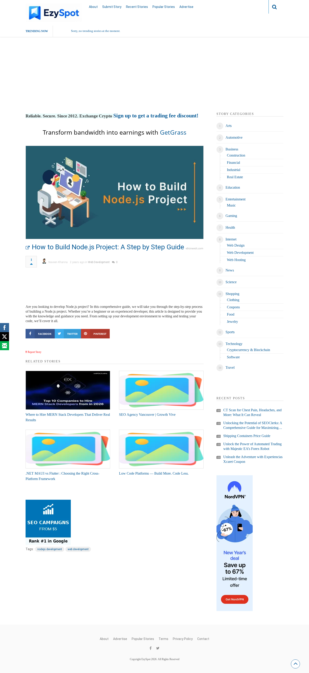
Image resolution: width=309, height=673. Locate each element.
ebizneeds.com (194, 248)
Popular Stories (163, 7)
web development (78, 549)
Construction (236, 155)
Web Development (99, 262)
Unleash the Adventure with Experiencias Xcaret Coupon (253, 459)
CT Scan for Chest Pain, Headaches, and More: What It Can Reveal (252, 412)
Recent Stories (137, 7)
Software (233, 357)
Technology (234, 344)
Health (230, 227)
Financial (233, 162)
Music (231, 205)
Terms (163, 638)
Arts (229, 126)
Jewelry (232, 321)
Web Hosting (236, 260)
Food (230, 314)
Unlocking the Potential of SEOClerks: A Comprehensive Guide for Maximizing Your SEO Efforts (252, 425)
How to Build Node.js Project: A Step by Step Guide (108, 247)
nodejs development (49, 549)
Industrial (233, 170)
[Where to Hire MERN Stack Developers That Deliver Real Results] (68, 390)
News (230, 270)
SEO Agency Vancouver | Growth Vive (147, 414)
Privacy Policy (183, 638)
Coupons (233, 307)
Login (256, 7)
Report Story (34, 352)
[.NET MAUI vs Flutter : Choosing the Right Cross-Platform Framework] (68, 449)
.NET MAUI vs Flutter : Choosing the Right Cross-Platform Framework (62, 476)
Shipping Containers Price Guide (246, 436)
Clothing (233, 300)
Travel (230, 367)
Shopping (232, 294)
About (93, 7)
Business (232, 149)
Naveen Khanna (58, 262)
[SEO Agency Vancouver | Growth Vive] (161, 390)
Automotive (234, 137)
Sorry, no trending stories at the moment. (95, 31)
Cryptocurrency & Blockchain (248, 350)
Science (231, 282)
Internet (231, 239)
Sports (230, 332)
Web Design (236, 245)
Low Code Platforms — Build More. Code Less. (154, 473)
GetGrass (173, 132)
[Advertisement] (154, 80)
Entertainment (235, 199)
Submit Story (111, 7)
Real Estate (235, 177)
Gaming (231, 216)
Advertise (186, 7)
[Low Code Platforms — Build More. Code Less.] (161, 449)
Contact (203, 638)
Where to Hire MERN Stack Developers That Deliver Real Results (68, 417)
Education (233, 187)
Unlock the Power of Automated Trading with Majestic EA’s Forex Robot (252, 446)
